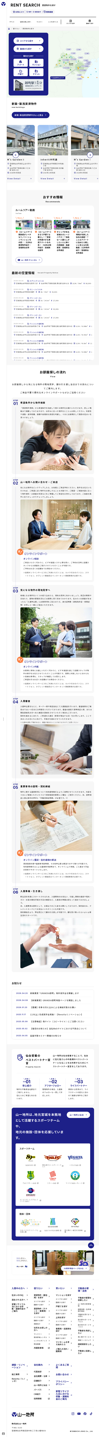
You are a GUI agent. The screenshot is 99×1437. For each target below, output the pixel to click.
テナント (12, 22)
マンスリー (40, 22)
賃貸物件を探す (28, 28)
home (9, 29)
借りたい (16, 28)
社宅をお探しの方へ (25, 22)
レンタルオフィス (53, 22)
